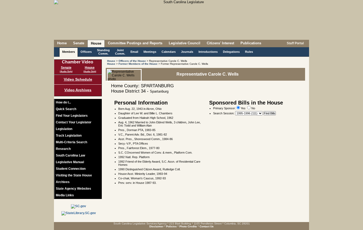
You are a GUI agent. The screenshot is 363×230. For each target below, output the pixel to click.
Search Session (223, 113)
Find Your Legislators (72, 116)
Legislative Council (184, 43)
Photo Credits (188, 226)
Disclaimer (156, 226)
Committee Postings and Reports (135, 43)
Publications (250, 43)
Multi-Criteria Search (71, 142)
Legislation (64, 129)
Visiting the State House (74, 175)
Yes (243, 108)
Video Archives (77, 90)
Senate (78, 43)
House (96, 43)
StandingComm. (103, 52)
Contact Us (207, 226)
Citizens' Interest (220, 43)
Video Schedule (78, 79)
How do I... (63, 102)
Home (62, 43)
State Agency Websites (73, 188)
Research (63, 149)
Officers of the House (132, 60)
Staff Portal (295, 43)
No (253, 108)
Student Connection (71, 169)
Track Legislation (69, 135)
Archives (63, 182)
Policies (171, 226)
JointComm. (120, 52)
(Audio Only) (66, 71)
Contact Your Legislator (73, 122)
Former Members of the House (138, 63)
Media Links (65, 195)
